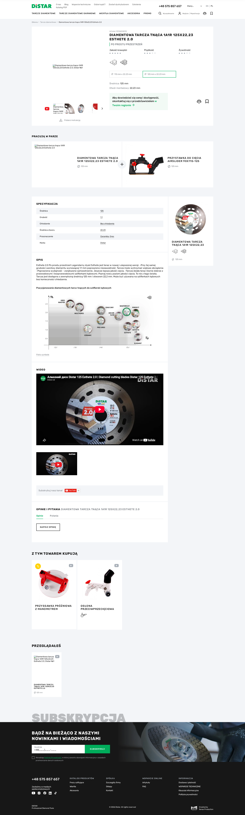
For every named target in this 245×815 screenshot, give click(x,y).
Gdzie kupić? (99, 4)
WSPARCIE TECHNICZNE (189, 786)
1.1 (101, 217)
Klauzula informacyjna (189, 790)
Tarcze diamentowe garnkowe (77, 13)
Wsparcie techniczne (81, 4)
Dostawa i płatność (187, 782)
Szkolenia (136, 4)
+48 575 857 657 (170, 6)
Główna (35, 22)
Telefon (38, 747)
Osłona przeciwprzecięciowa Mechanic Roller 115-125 (100, 607)
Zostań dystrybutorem (119, 4)
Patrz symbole (42, 355)
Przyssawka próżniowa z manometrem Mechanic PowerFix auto (53, 607)
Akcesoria (133, 13)
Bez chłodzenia (107, 224)
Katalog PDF (61, 7)
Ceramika (104, 236)
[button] (102, 108)
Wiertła (73, 786)
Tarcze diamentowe (44, 13)
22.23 (102, 230)
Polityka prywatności (188, 794)
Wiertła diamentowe (111, 13)
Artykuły (146, 782)
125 (102, 211)
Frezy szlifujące (77, 782)
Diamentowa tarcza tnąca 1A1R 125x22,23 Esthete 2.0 (188, 243)
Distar (103, 243)
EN (207, 6)
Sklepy (109, 786)
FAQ (144, 786)
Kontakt (109, 790)
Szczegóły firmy (113, 782)
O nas (58, 4)
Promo (147, 13)
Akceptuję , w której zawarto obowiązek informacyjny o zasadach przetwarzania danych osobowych (70, 759)
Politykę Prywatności (52, 758)
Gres (112, 236)
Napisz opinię (48, 527)
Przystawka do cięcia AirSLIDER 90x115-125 (184, 159)
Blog (66, 4)
